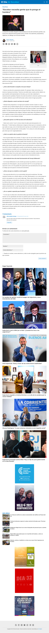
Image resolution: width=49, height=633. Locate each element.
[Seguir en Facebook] (19, 625)
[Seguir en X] (16, 625)
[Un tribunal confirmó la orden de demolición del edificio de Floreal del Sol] (6, 517)
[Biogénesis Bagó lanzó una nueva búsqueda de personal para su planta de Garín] (6, 529)
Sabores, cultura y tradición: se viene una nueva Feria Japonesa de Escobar (27, 541)
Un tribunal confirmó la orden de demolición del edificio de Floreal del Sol (27, 515)
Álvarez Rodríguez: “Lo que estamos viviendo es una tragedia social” (24, 428)
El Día (10, 2)
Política (5, 7)
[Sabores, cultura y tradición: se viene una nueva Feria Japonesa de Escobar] (6, 542)
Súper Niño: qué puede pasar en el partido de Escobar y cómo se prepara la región (26, 534)
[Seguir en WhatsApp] (27, 625)
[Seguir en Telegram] (30, 625)
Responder (9, 222)
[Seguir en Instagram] (21, 625)
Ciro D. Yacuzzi (9, 39)
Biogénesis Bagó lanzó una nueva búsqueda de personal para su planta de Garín (28, 528)
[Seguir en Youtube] (24, 625)
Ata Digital (40, 628)
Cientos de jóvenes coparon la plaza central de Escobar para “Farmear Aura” (27, 522)
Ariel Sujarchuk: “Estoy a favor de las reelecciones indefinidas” (22, 363)
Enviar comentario (42, 258)
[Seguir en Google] (33, 625)
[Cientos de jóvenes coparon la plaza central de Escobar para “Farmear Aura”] (6, 523)
